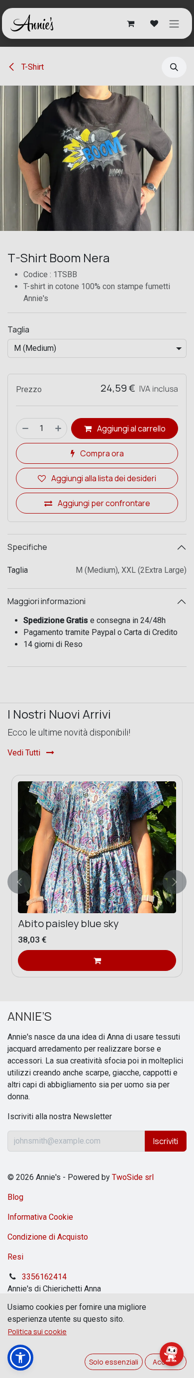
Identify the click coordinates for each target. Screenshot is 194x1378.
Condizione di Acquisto (47, 1237)
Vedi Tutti (24, 752)
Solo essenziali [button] (113, 1362)
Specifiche (27, 546)
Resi (15, 1257)
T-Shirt (31, 67)
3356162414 (44, 1276)
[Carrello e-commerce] (130, 23)
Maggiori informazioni (46, 601)
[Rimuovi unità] (24, 428)
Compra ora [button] (101, 453)
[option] (97, 882)
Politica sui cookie (37, 1331)
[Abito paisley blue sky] (97, 847)
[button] (174, 67)
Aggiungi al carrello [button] (131, 428)
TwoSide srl (133, 1177)
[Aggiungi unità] (58, 428)
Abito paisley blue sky (68, 923)
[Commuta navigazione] (174, 23)
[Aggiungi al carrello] (97, 960)
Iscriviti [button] (165, 1141)
